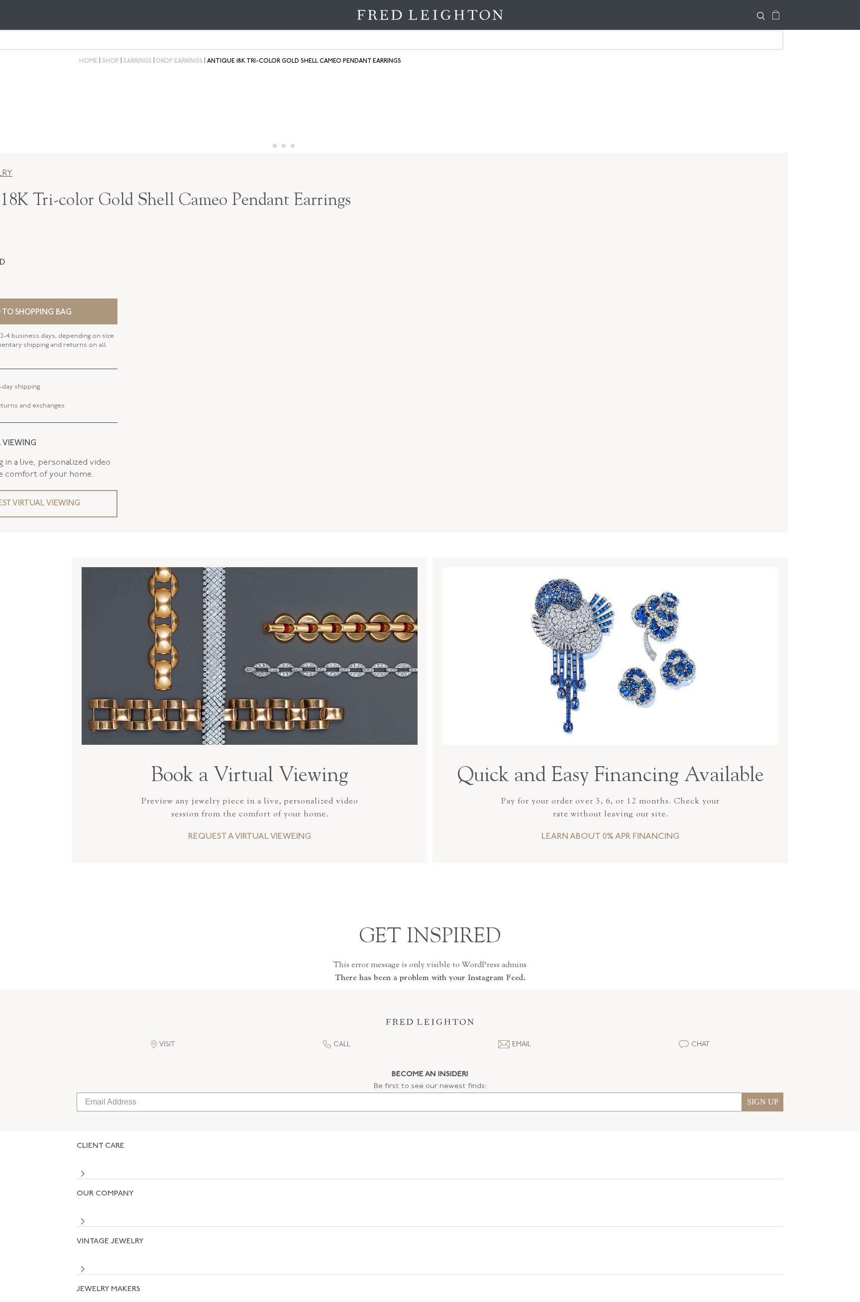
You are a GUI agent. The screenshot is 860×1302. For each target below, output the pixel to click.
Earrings (137, 61)
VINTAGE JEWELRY (110, 1206)
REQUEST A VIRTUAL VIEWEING (249, 836)
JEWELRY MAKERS (108, 1237)
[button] (430, 1024)
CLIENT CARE (100, 1146)
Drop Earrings (179, 61)
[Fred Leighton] (430, 15)
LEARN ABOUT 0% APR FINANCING (610, 836)
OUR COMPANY (105, 1176)
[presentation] (610, 738)
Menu (89, 15)
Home (88, 61)
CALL (341, 1044)
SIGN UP (762, 1102)
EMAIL (521, 1044)
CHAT (700, 1044)
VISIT (167, 1044)
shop (110, 61)
